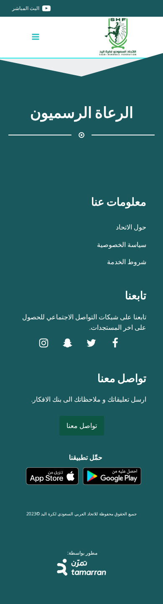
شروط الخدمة (126, 261)
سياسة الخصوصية (121, 244)
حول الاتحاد (131, 227)
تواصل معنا (81, 425)
